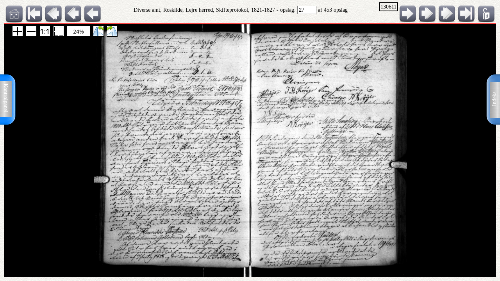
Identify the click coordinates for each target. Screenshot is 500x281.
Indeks (494, 99)
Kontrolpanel (6, 98)
